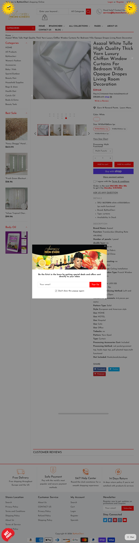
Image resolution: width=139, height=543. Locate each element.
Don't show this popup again (71, 291)
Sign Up (95, 285)
